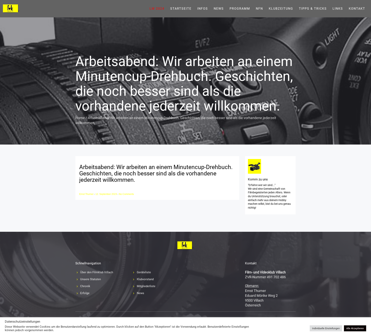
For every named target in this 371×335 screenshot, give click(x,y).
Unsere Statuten (90, 279)
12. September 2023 (106, 194)
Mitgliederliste (146, 286)
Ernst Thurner (86, 194)
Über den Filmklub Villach (96, 272)
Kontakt (357, 8)
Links (338, 8)
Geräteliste (144, 272)
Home (80, 118)
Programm (240, 8)
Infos (202, 8)
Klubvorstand (145, 279)
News (219, 8)
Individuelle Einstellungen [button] (326, 328)
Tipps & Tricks (313, 8)
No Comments (126, 194)
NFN (259, 8)
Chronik (85, 286)
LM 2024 (157, 8)
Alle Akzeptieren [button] (355, 328)
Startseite (180, 8)
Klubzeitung (281, 8)
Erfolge (84, 293)
